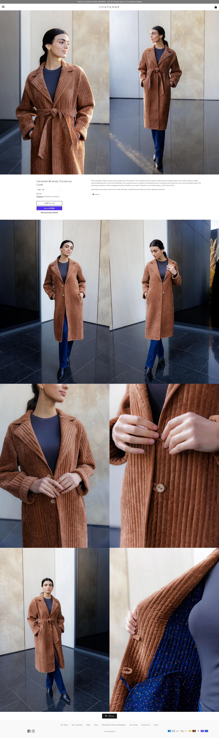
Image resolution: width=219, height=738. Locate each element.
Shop (96, 725)
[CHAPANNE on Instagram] (33, 732)
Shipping (40, 196)
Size (39, 189)
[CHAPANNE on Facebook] (28, 732)
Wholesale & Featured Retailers (114, 725)
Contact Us (145, 725)
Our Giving (134, 725)
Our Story (64, 725)
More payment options (49, 212)
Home (156, 725)
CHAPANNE (109, 7)
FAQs (88, 725)
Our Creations (77, 725)
